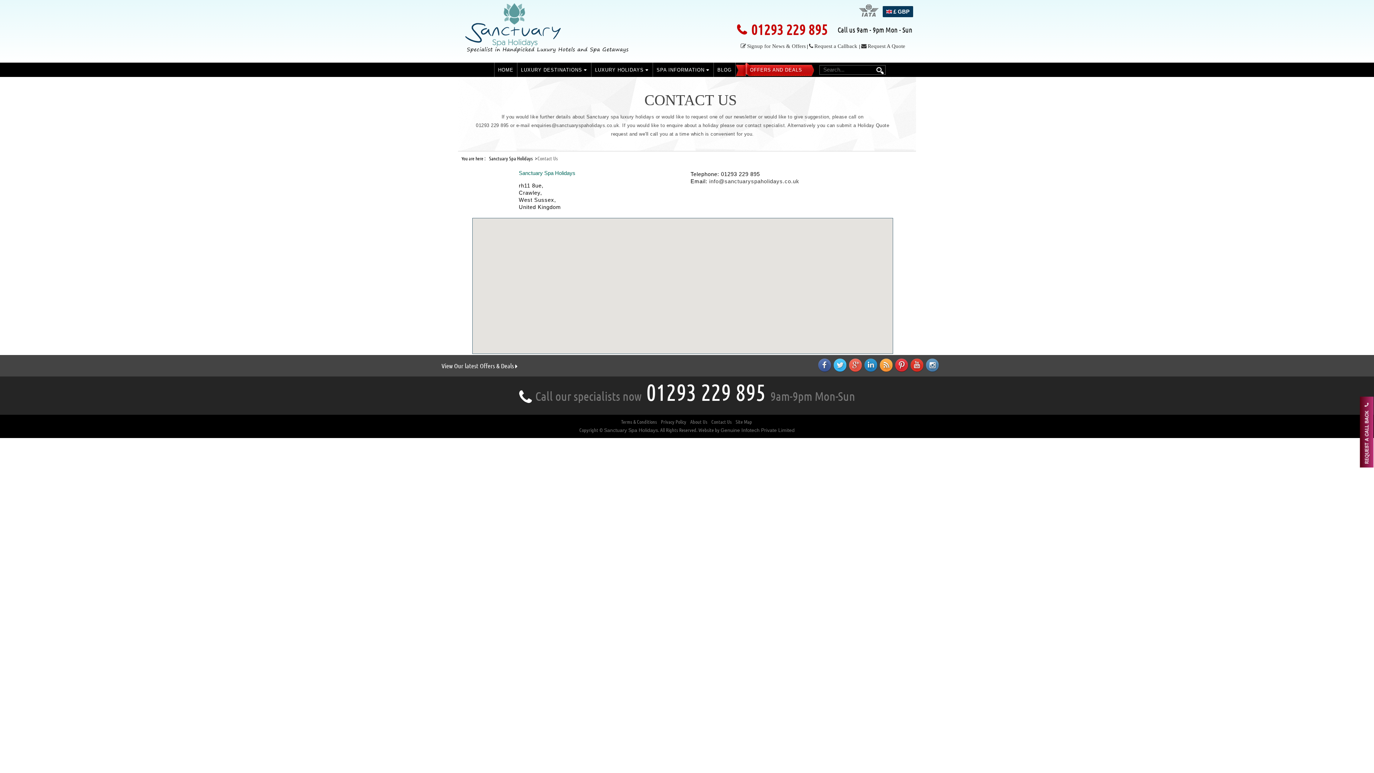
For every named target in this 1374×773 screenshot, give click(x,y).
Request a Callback (835, 46)
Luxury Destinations (552, 70)
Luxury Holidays (620, 70)
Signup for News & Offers (776, 46)
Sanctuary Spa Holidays (631, 430)
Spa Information (681, 70)
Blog (724, 70)
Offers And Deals (776, 70)
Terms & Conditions (639, 422)
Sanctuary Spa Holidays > (513, 158)
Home (505, 70)
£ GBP (901, 12)
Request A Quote (886, 46)
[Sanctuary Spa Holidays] (549, 31)
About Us (698, 422)
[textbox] (852, 70)
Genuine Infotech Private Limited (758, 430)
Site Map (744, 422)
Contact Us (721, 422)
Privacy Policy (673, 422)
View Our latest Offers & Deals (478, 365)
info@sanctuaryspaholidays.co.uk (754, 181)
